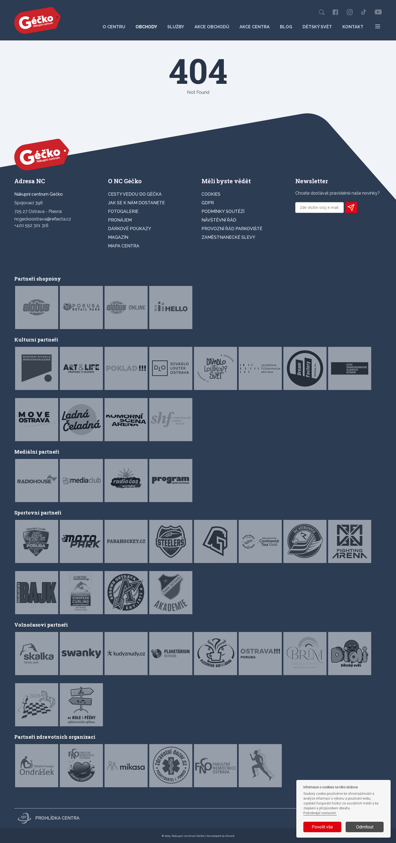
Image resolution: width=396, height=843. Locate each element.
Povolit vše (322, 827)
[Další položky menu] (378, 26)
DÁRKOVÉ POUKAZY (129, 228)
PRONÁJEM (120, 220)
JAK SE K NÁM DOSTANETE (136, 202)
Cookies (211, 194)
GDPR (208, 202)
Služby (175, 26)
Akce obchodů (211, 26)
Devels (229, 835)
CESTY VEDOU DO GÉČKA (135, 194)
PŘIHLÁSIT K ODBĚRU (351, 207)
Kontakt (352, 26)
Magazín (118, 237)
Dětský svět (317, 26)
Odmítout (364, 827)
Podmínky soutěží (223, 211)
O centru (114, 26)
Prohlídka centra (57, 818)
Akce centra (254, 26)
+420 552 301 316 (31, 225)
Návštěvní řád (219, 220)
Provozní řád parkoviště (232, 228)
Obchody (146, 26)
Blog (286, 26)
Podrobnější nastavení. (320, 813)
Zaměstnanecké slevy (228, 237)
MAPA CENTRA (123, 245)
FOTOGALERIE (123, 211)
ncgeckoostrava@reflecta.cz (42, 219)
